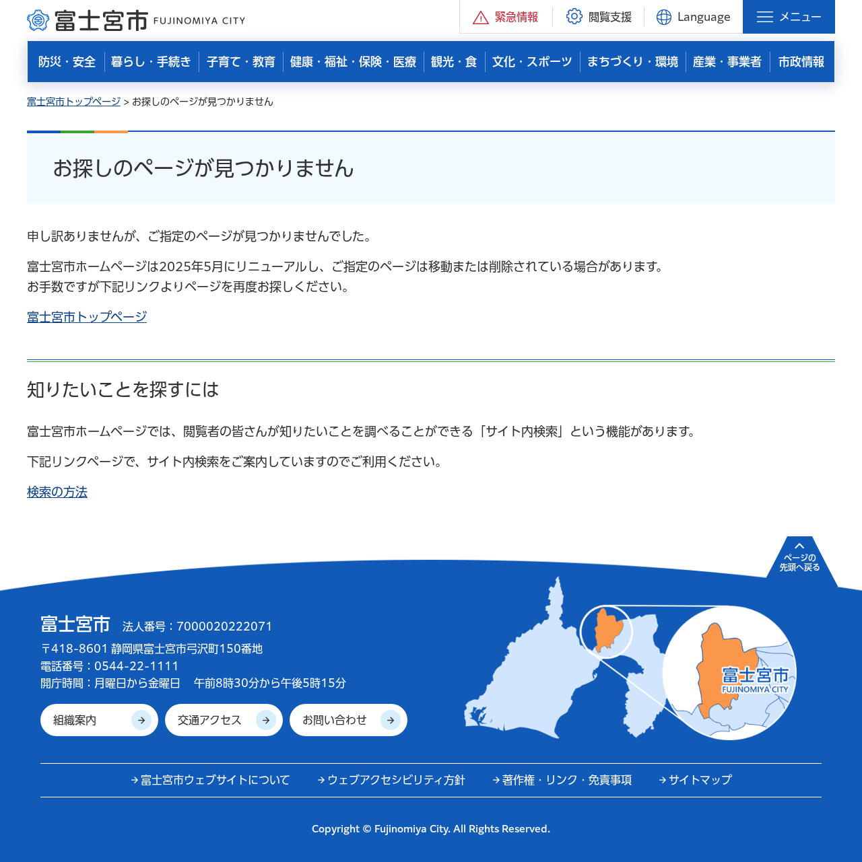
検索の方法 (57, 492)
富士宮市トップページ (74, 101)
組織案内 (74, 720)
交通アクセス (210, 720)
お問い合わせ (334, 720)
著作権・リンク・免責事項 (567, 780)
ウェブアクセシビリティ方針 (396, 780)
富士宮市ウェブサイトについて (215, 780)
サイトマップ (700, 780)
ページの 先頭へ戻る (800, 562)
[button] (506, 16)
